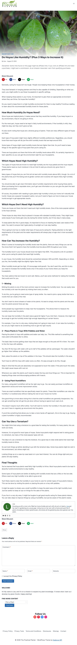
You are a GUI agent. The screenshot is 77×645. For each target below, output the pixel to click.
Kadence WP (57, 640)
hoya (4, 530)
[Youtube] (3, 515)
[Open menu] (73, 3)
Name (5, 571)
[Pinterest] (5, 515)
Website (56, 571)
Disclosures (47, 631)
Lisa (4, 61)
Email (30, 571)
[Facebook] (7, 515)
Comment (7, 547)
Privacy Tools (19, 631)
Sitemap (56, 631)
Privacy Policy (17, 576)
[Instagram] (9, 515)
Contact (63, 631)
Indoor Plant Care (8, 54)
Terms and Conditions (33, 631)
